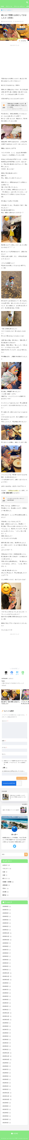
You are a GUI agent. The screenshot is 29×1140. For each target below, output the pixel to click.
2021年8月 (7, 1106)
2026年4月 (7, 919)
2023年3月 (7, 1043)
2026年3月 (7, 923)
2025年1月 (7, 969)
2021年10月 (7, 1099)
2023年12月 (7, 1013)
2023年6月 (7, 1033)
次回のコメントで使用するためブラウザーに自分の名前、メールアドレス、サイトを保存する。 (15, 762)
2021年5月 (7, 1116)
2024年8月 (7, 986)
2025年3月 (7, 963)
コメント (5, 721)
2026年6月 (7, 913)
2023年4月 (7, 1039)
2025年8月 (7, 946)
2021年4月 (7, 1119)
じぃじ (21, 683)
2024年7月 (7, 989)
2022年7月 (7, 1069)
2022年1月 (7, 1089)
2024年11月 (7, 976)
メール (4, 747)
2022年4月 (7, 1079)
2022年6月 (7, 1072)
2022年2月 (7, 1086)
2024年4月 (7, 999)
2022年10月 (7, 1059)
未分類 (6, 891)
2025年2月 (7, 966)
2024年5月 (7, 996)
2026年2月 (7, 926)
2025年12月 (7, 933)
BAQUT (8, 683)
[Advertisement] (14, 61)
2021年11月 (7, 1096)
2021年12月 (7, 1092)
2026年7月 (7, 909)
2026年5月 (7, 916)
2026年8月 (7, 906)
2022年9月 (7, 1062)
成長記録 (6, 885)
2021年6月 (7, 1112)
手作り (5, 888)
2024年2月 (7, 1006)
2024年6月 (7, 993)
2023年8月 (7, 1026)
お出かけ (11, 678)
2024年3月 (7, 1003)
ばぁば (4, 685)
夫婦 (5, 875)
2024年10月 (7, 979)
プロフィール (9, 6)
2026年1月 (7, 929)
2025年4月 (7, 959)
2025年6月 (7, 953)
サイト (4, 754)
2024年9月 (7, 983)
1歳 (3, 683)
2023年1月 (7, 1049)
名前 (4, 740)
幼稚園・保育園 (8, 881)
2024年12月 (7, 973)
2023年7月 (7, 1029)
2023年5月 (7, 1036)
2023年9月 (7, 1023)
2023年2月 (7, 1046)
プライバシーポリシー (19, 6)
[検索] (26, 854)
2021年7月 (7, 1109)
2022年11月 (7, 1056)
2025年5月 (7, 956)
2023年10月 (7, 1019)
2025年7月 (7, 949)
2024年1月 (7, 1009)
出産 (5, 872)
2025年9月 (7, 943)
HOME (2, 6)
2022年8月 (7, 1066)
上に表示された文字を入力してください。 (13, 771)
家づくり (6, 878)
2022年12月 (7, 1053)
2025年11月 (7, 936)
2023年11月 (7, 1016)
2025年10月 (7, 939)
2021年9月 (7, 1102)
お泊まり (14, 683)
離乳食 (5, 895)
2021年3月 (7, 1122)
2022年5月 (7, 1076)
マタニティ (7, 868)
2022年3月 (7, 1082)
